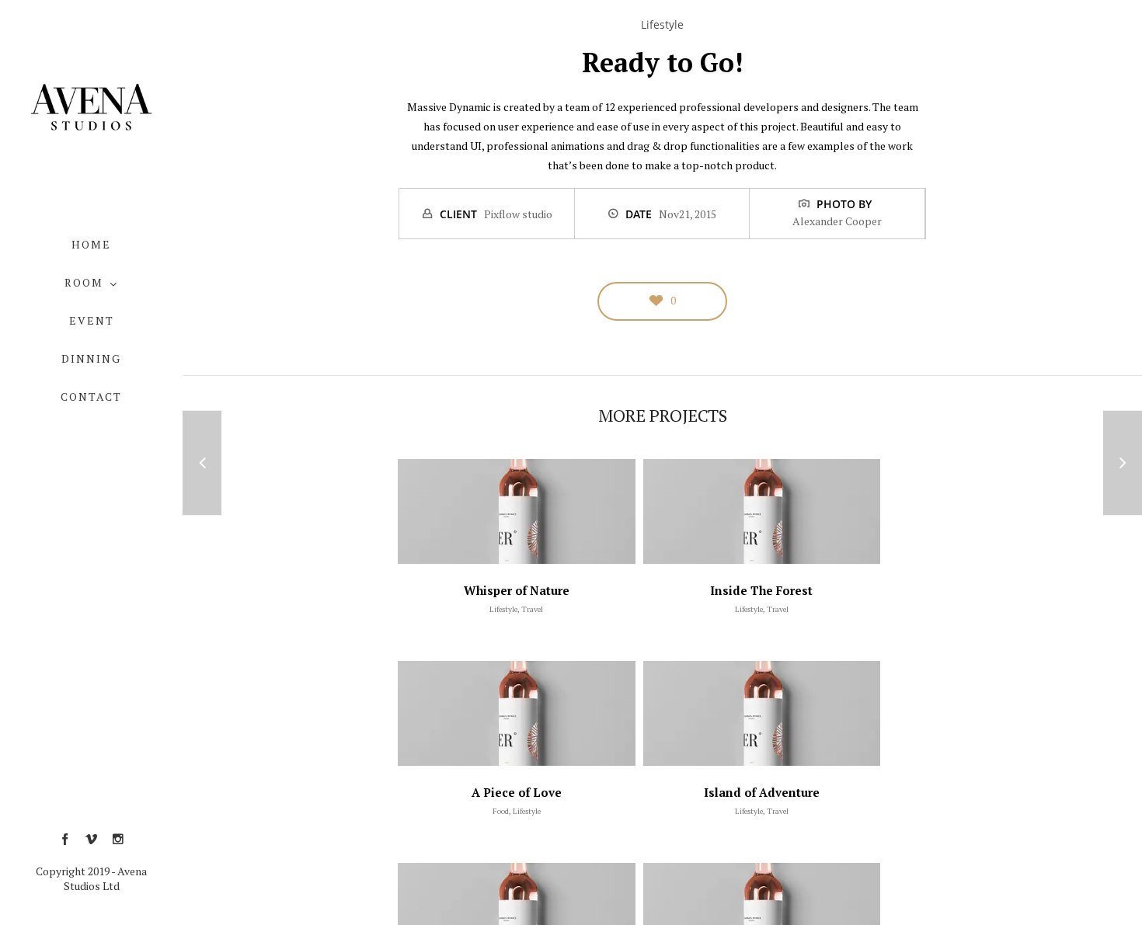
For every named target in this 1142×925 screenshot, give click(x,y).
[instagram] (118, 840)
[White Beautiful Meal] (1122, 462)
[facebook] (65, 840)
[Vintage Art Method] (202, 462)
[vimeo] (91, 840)
